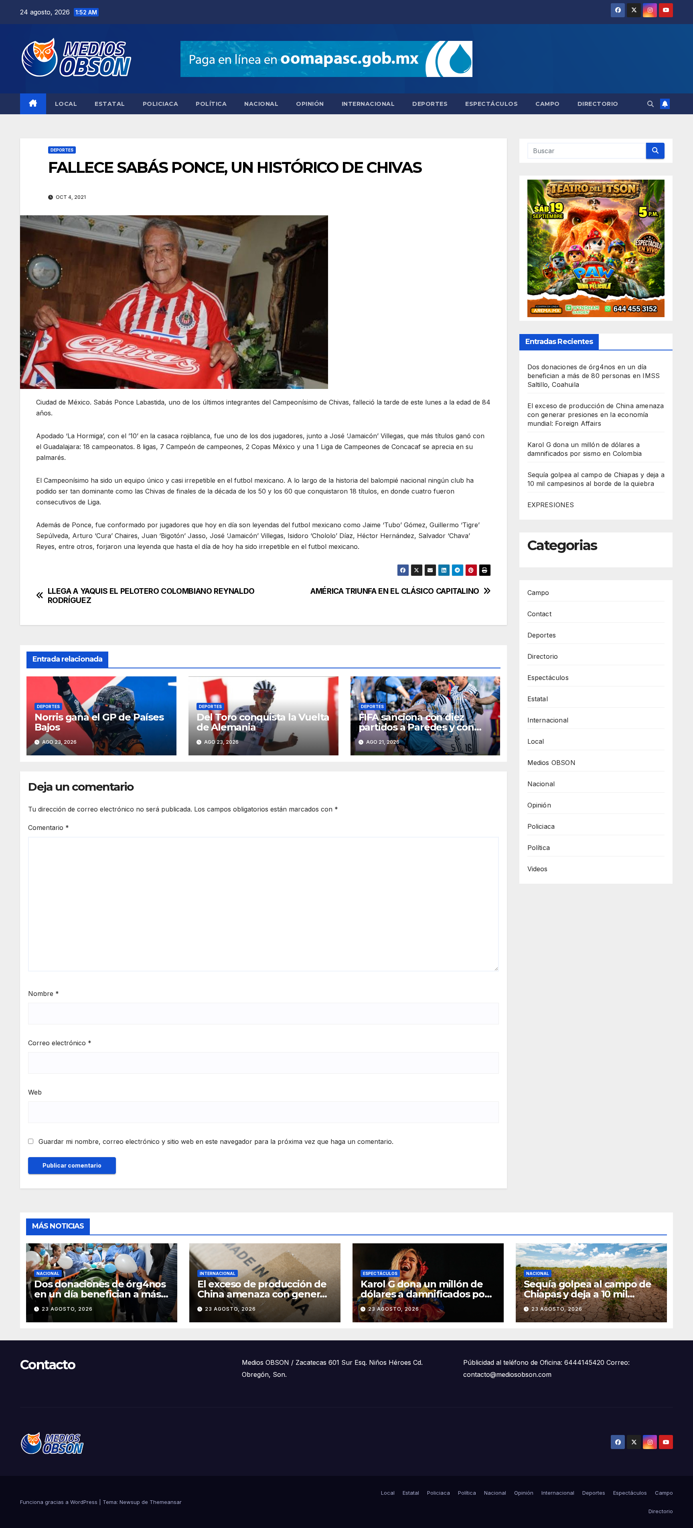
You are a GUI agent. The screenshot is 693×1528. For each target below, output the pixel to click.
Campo (547, 103)
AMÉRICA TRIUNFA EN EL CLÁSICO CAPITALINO (394, 591)
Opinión (310, 103)
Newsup (130, 1502)
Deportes (430, 103)
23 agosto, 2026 (67, 1309)
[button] (650, 104)
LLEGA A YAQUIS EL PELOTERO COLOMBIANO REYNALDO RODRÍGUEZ (151, 596)
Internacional (368, 103)
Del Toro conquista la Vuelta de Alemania (263, 722)
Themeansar (166, 1502)
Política (211, 103)
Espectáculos (491, 103)
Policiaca (160, 103)
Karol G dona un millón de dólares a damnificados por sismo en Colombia (424, 1294)
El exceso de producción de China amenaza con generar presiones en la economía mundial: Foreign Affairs (595, 415)
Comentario (48, 828)
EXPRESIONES (550, 505)
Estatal (110, 103)
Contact (539, 614)
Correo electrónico (59, 1043)
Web (35, 1092)
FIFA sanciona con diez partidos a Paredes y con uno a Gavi (416, 727)
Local (66, 103)
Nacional (261, 103)
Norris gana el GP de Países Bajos (99, 722)
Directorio (598, 103)
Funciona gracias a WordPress (59, 1502)
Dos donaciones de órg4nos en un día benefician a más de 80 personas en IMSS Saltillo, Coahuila (593, 376)
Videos (537, 869)
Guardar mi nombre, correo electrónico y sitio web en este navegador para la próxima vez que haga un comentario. (215, 1141)
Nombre (43, 994)
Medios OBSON (551, 763)
